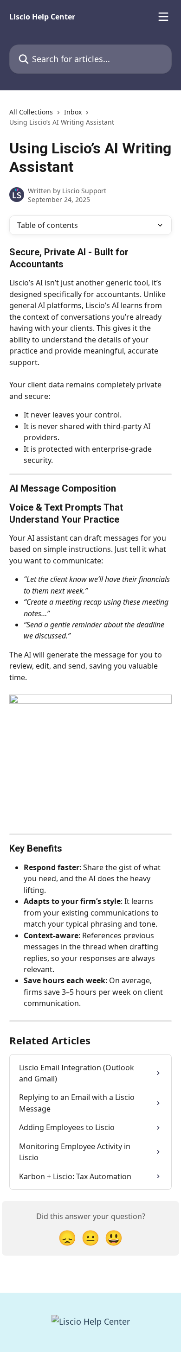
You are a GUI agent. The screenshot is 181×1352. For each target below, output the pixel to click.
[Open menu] (163, 16)
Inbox (73, 111)
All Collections (31, 111)
